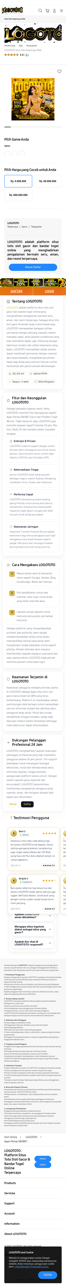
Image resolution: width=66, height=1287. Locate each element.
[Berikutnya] (56, 846)
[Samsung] (9, 10)
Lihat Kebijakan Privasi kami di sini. (32, 1266)
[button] (47, 10)
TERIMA (47, 1274)
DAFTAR (16, 291)
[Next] (62, 643)
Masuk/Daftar (33, 267)
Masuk (13, 804)
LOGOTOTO (12, 307)
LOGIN (49, 291)
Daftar (27, 804)
